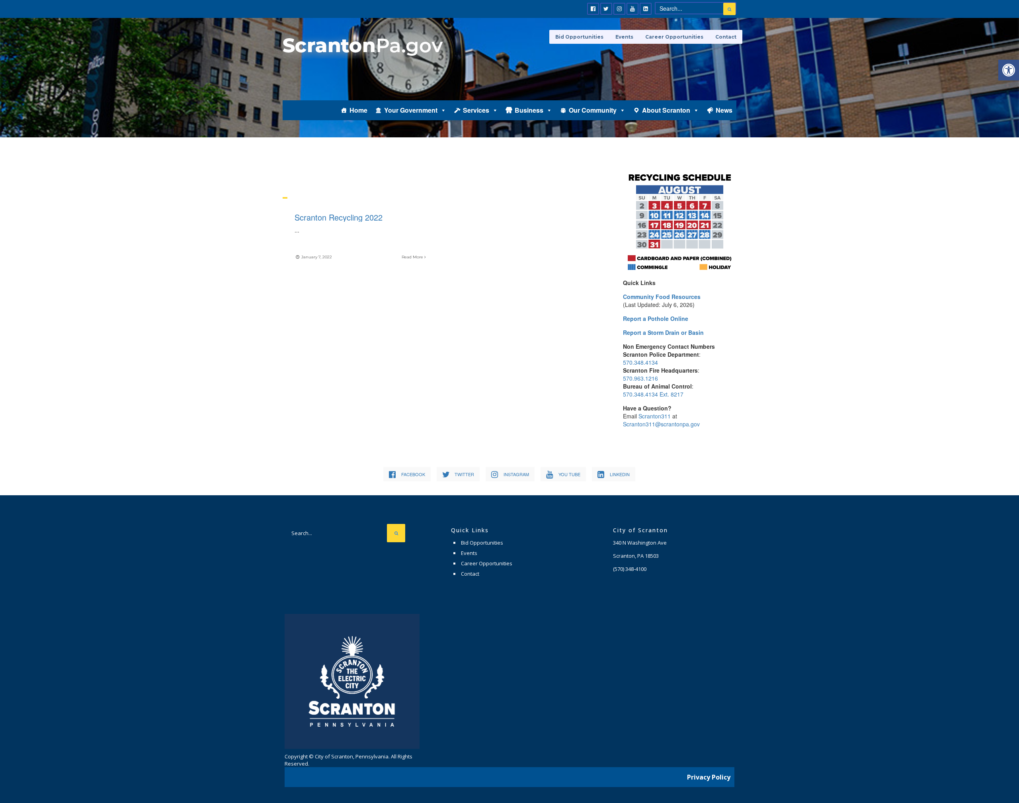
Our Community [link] (593, 110)
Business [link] (529, 110)
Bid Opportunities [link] (579, 37)
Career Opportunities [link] (674, 37)
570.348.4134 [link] (640, 362)
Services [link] (476, 110)
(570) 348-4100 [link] (629, 568)
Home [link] (358, 110)
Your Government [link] (410, 110)
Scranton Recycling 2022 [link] (339, 217)
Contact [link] (725, 37)
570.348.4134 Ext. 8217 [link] (653, 394)
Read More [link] (413, 257)
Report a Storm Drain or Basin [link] (663, 332)
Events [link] (624, 37)
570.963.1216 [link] (640, 378)
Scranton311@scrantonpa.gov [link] (661, 424)
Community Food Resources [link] (662, 297)
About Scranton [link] (666, 110)
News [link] (724, 110)
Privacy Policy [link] (708, 777)
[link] (1008, 70)
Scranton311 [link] (654, 416)
